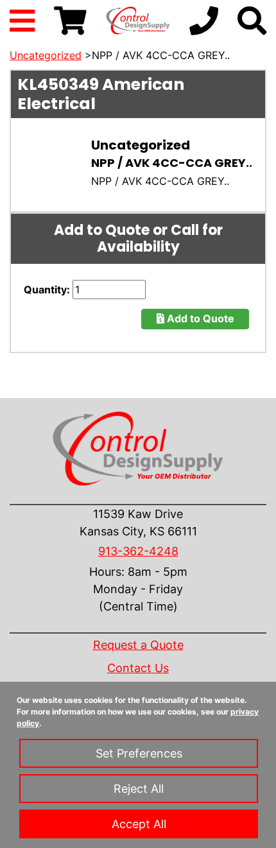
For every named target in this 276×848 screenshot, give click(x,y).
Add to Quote (199, 318)
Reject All (139, 788)
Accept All (139, 824)
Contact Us (138, 668)
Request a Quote (138, 645)
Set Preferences (139, 753)
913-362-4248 (138, 551)
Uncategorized (46, 55)
